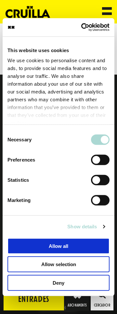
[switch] (100, 159)
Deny (58, 282)
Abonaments (77, 305)
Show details (82, 226)
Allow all (58, 246)
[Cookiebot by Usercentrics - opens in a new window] (83, 27)
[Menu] (106, 12)
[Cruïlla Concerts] (28, 11)
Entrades (33, 299)
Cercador (102, 305)
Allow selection (58, 264)
